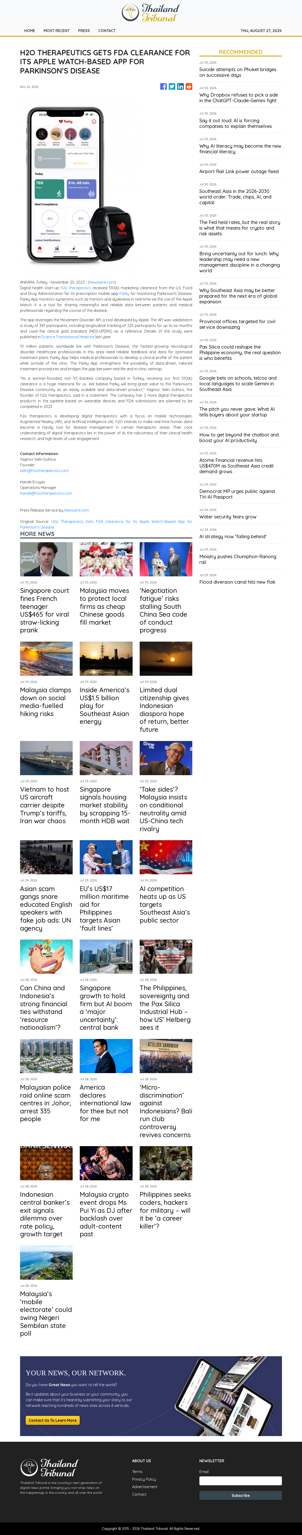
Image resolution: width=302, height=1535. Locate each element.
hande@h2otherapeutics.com (46, 493)
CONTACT (107, 30)
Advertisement (144, 1486)
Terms (137, 1471)
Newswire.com (101, 282)
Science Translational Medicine (68, 336)
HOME (29, 30)
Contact (139, 1494)
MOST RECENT (57, 30)
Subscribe (241, 1495)
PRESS (84, 30)
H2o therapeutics (75, 287)
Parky (124, 293)
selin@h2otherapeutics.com (44, 470)
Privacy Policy (144, 1479)
